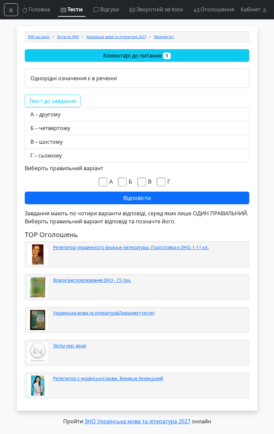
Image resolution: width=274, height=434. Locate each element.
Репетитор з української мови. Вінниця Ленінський (108, 378)
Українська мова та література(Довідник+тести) (103, 313)
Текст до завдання (52, 101)
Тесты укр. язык (69, 346)
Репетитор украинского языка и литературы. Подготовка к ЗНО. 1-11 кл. (131, 247)
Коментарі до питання (135, 55)
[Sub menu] (11, 9)
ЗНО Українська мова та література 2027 (137, 421)
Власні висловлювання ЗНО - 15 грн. (92, 280)
